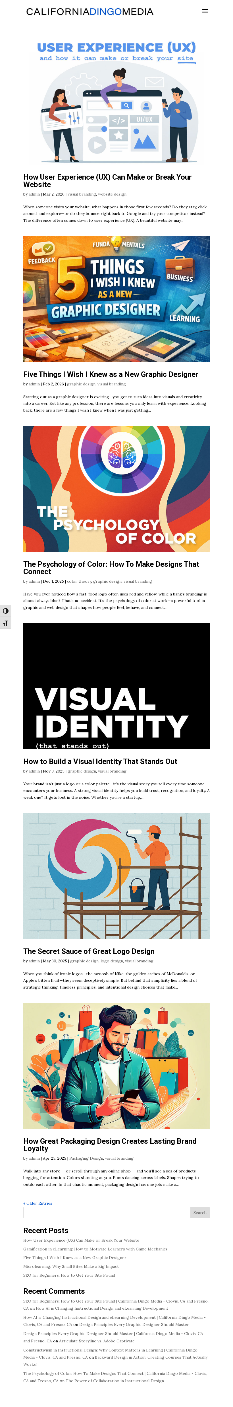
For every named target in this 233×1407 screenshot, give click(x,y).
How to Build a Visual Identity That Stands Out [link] (101, 761)
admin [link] (34, 194)
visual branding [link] (82, 194)
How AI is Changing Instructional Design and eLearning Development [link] (102, 1308)
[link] (89, 11)
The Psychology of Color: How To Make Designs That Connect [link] (111, 568)
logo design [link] (112, 961)
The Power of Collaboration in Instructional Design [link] (115, 1380)
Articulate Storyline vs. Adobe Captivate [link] (97, 1341)
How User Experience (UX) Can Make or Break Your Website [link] (107, 181)
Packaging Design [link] (86, 1158)
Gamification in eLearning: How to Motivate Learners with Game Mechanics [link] (95, 1249)
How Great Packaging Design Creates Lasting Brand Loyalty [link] (110, 1145)
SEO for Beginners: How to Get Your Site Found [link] (69, 1275)
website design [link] (112, 194)
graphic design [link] (81, 384)
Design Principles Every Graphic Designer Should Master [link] (134, 1324)
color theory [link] (79, 581)
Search (200, 1212)
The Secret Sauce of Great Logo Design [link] (89, 951)
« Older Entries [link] (37, 1203)
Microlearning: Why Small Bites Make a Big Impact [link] (71, 1266)
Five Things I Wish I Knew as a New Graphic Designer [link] (110, 374)
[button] (205, 15)
